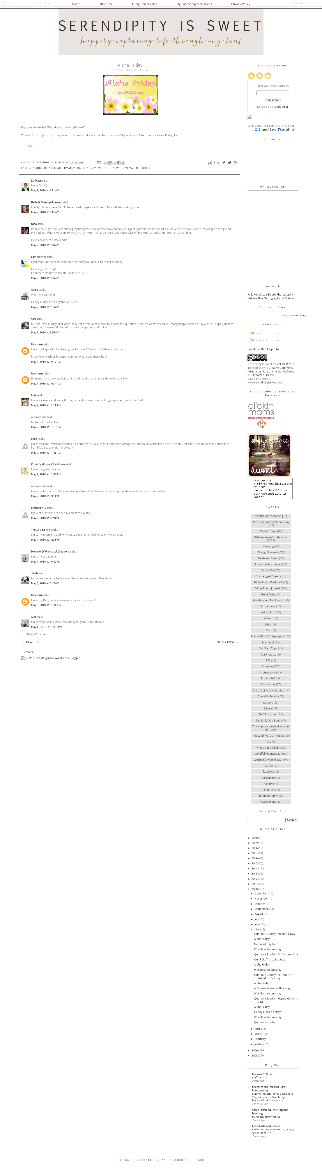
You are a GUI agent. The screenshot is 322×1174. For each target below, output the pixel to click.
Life (267, 624)
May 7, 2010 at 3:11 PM (45, 496)
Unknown (37, 344)
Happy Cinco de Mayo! (268, 1012)
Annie (34, 290)
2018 (254, 848)
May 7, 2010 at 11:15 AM (46, 427)
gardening (268, 778)
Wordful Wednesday (267, 753)
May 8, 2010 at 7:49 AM (45, 583)
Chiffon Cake (259, 1077)
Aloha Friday (42, 167)
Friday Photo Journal (267, 588)
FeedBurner (281, 107)
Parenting (267, 666)
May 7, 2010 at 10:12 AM (46, 361)
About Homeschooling (269, 516)
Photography (267, 672)
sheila (34, 573)
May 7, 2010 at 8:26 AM (45, 278)
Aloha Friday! (262, 1007)
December (261, 893)
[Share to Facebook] (119, 163)
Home (76, 4)
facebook (269, 771)
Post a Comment (37, 634)
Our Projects (268, 654)
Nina (34, 224)
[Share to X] (115, 163)
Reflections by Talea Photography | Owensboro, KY (273, 1131)
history (268, 784)
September (262, 909)
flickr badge (300, 315)
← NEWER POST (33, 642)
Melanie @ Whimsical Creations (50, 551)
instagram (268, 789)
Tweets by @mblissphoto (263, 349)
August (259, 914)
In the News (268, 606)
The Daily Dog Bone (268, 720)
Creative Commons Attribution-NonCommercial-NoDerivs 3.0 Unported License (271, 371)
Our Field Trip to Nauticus (270, 959)
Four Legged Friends (268, 576)
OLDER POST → (227, 642)
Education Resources (267, 564)
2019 (254, 843)
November (262, 898)
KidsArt (268, 618)
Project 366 (268, 678)
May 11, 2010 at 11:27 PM (46, 627)
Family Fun (268, 570)
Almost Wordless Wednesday (271, 522)
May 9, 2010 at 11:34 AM (46, 605)
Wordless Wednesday (267, 760)
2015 (254, 863)
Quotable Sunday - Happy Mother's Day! (276, 1000)
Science (268, 708)
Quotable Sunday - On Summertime (276, 954)
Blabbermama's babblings (73, 167)
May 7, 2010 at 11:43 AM (46, 452)
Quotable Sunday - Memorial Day (274, 934)
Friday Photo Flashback (268, 582)
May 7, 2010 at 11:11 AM (46, 405)
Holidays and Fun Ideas (267, 600)
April (258, 1029)
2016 (254, 858)
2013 (254, 873)
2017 (254, 853)
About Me (106, 4)
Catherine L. (38, 508)
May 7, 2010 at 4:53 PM (45, 540)
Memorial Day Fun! (265, 944)
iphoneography (268, 796)
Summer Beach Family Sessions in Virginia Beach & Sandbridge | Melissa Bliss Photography (272, 1097)
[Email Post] (99, 162)
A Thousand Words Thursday (272, 988)
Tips (268, 741)
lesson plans (268, 801)
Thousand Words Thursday (268, 736)
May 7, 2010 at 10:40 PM (45, 561)
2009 (254, 1050)
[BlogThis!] (110, 163)
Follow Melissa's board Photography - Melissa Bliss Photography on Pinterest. (272, 296)
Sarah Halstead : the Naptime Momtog (270, 1111)
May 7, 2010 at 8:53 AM (45, 307)
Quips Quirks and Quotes (268, 690)
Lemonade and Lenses (266, 1126)
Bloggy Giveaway (268, 552)
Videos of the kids (268, 748)
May (257, 929)
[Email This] (106, 163)
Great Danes (269, 594)
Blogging (268, 546)
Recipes (268, 702)
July (257, 919)
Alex (33, 617)
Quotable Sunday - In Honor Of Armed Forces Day (273, 976)
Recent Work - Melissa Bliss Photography (268, 1088)
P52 (268, 660)
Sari (33, 319)
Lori (33, 395)
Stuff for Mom (267, 714)
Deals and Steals (268, 558)
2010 (254, 889)
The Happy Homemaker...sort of (128, 167)
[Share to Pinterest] (123, 163)
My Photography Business (194, 4)
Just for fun (267, 612)
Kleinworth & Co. (262, 1074)
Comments (260, 340)
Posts (256, 333)
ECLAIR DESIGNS (152, 1160)
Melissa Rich (283, 364)
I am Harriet (38, 257)
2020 (254, 838)
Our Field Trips (268, 648)
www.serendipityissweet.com (265, 382)
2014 (254, 868)
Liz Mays (36, 180)
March (259, 1034)
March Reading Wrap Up (266, 1116)
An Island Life (135, 135)
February (260, 1039)
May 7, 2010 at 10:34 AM (46, 383)
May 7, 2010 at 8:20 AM (45, 245)
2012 (254, 879)
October (260, 904)
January (259, 1044)
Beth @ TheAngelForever (46, 202)
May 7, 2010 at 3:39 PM (45, 518)
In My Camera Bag (144, 4)
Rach (34, 439)
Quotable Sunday (268, 696)
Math (269, 630)
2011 (254, 884)
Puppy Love (268, 684)
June (257, 924)
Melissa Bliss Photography (267, 636)
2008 (254, 1055)
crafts (268, 766)
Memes (98, 167)
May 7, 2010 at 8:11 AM (45, 190)
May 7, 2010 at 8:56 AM (45, 332)
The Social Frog (40, 530)
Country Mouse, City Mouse (48, 464)
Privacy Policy (240, 4)
